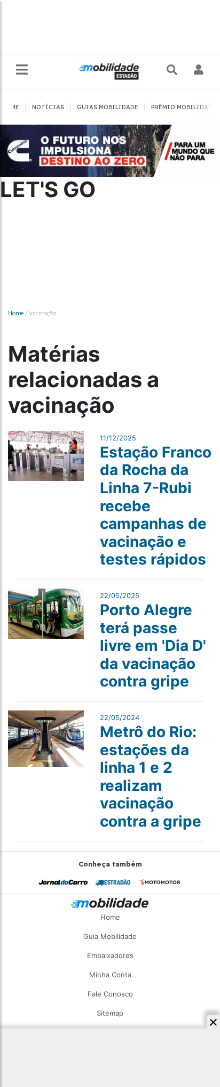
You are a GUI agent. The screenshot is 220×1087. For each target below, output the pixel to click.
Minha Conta (110, 974)
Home (15, 313)
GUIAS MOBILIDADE (107, 107)
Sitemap (110, 1013)
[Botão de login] (199, 70)
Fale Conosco (110, 994)
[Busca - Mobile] (173, 70)
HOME (10, 107)
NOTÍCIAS (48, 107)
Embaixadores (110, 955)
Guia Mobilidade (110, 936)
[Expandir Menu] (22, 70)
